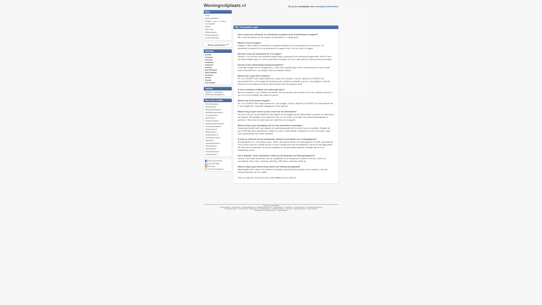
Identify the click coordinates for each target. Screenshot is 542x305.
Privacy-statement (212, 35)
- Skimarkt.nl (289, 209)
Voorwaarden (210, 24)
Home (207, 16)
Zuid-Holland (210, 83)
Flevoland (209, 57)
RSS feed (211, 166)
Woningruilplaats (225, 5)
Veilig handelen (211, 32)
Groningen (209, 65)
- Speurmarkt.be (312, 209)
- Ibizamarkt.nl (288, 207)
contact (278, 178)
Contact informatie (212, 38)
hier (298, 59)
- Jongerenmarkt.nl (299, 207)
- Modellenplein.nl (265, 209)
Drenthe (208, 55)
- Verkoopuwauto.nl (270, 210)
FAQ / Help (209, 29)
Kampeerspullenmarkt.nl (215, 124)
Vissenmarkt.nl (211, 154)
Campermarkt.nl (212, 115)
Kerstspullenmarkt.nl (213, 127)
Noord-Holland (211, 73)
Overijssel (209, 75)
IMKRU (277, 205)
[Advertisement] (285, 16)
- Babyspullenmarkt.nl (248, 207)
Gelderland (209, 62)
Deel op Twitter (213, 164)
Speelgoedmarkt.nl (213, 143)
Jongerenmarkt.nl (212, 121)
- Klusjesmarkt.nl (243, 209)
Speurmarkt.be (211, 146)
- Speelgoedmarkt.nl (300, 209)
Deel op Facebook (215, 161)
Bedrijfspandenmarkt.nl (214, 113)
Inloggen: (216, 21)
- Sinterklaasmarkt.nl (278, 209)
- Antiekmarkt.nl (236, 207)
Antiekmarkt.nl (210, 107)
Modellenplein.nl (212, 135)
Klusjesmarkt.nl (211, 129)
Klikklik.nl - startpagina (214, 92)
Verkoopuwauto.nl (212, 152)
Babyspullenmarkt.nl (213, 110)
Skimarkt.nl (210, 140)
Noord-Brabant (211, 70)
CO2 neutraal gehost (215, 169)
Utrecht (208, 78)
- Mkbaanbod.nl (254, 209)
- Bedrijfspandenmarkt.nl (264, 207)
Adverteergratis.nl (212, 104)
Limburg (208, 67)
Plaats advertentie (212, 18)
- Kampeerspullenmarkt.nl (313, 207)
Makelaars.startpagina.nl (215, 95)
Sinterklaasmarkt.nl (213, 138)
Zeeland (208, 80)
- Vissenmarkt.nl (282, 210)
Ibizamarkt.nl (210, 118)
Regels (207, 27)
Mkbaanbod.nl (211, 132)
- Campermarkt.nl (277, 207)
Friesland (208, 60)
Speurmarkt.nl (211, 149)
